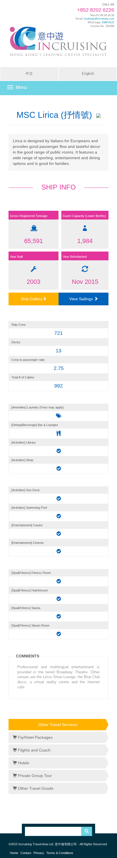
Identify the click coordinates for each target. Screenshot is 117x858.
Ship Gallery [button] (32, 299)
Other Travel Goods (35, 788)
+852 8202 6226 (95, 10)
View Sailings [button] (81, 299)
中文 (29, 74)
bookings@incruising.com (99, 18)
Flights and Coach (34, 750)
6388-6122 (108, 22)
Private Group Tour (34, 775)
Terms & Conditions (59, 853)
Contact (25, 853)
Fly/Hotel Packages (35, 737)
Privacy (39, 853)
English (88, 74)
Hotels (23, 763)
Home (14, 853)
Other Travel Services (57, 724)
